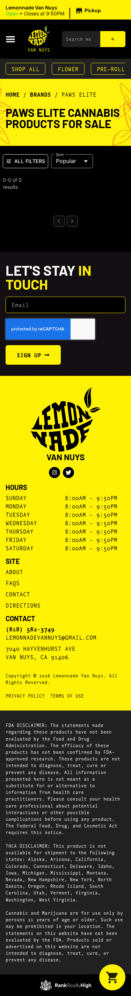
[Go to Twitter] (68, 472)
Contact (18, 594)
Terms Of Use (67, 695)
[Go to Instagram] (54, 472)
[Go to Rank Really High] (65, 985)
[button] (54, 11)
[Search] (112, 39)
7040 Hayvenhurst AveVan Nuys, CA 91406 (40, 652)
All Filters (29, 161)
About (14, 571)
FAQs (13, 583)
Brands (40, 94)
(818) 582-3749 (30, 629)
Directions (23, 605)
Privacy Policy (25, 695)
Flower (68, 69)
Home (13, 94)
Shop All (25, 69)
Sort (60, 153)
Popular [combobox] (66, 160)
